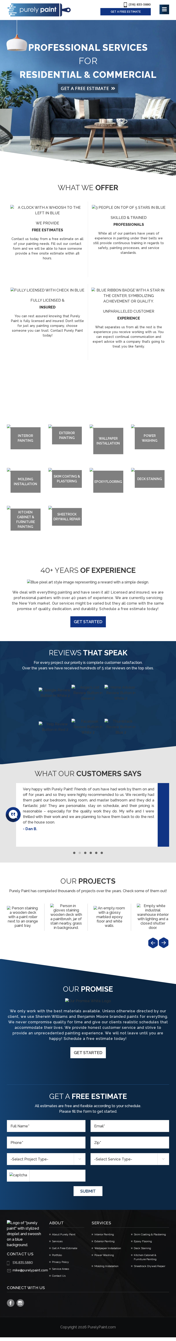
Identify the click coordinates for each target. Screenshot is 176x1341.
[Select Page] (164, 9)
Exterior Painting (104, 1237)
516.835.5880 (23, 1259)
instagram (20, 1299)
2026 (82, 1323)
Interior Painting (104, 1230)
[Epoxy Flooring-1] (153, 913)
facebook (10, 1299)
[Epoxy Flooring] (109, 913)
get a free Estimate (126, 11)
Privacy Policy (60, 1258)
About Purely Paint (63, 1230)
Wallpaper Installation (107, 1244)
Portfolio (57, 1251)
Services (57, 1237)
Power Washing (104, 1251)
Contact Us (59, 1271)
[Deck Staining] (23, 913)
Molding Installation (106, 1262)
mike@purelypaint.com (30, 1266)
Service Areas (60, 1265)
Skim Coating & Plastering (150, 1230)
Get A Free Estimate (64, 1244)
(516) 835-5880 (140, 4)
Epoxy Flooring (143, 1237)
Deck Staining (142, 1244)
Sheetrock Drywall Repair (149, 1262)
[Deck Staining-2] (66, 913)
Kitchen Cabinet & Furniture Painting (145, 1253)
